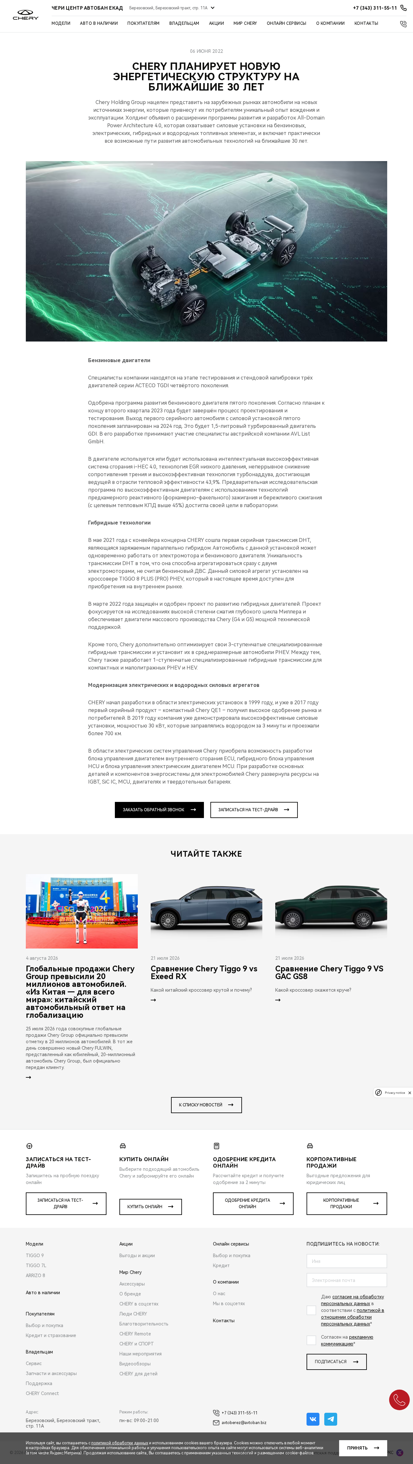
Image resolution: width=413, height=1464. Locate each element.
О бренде (130, 1293)
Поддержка (39, 1383)
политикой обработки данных (119, 1443)
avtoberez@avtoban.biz (244, 1423)
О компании (330, 23)
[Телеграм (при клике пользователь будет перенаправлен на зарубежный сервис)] (330, 1419)
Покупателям (143, 23)
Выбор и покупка (44, 1325)
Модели (61, 23)
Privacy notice (395, 1092)
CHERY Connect (42, 1393)
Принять (357, 1448)
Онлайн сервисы (287, 23)
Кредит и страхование (51, 1335)
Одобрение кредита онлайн (247, 1203)
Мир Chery (245, 23)
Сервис (34, 1363)
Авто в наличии (99, 23)
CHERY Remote (135, 1333)
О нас (219, 1293)
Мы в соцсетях (229, 1303)
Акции (216, 23)
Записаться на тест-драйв (248, 810)
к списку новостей (200, 1105)
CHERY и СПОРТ (136, 1343)
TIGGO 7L (36, 1265)
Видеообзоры (135, 1363)
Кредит (221, 1265)
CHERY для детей (138, 1373)
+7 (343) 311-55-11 (239, 1413)
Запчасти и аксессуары (51, 1373)
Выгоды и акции (137, 1255)
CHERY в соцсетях (138, 1303)
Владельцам (184, 23)
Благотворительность (143, 1323)
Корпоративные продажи (341, 1203)
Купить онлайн (144, 1207)
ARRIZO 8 (35, 1275)
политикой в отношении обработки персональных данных (352, 1317)
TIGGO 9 (35, 1255)
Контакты (366, 23)
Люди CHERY (133, 1313)
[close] (409, 1092)
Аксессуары (132, 1283)
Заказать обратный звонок (153, 810)
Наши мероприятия (140, 1353)
